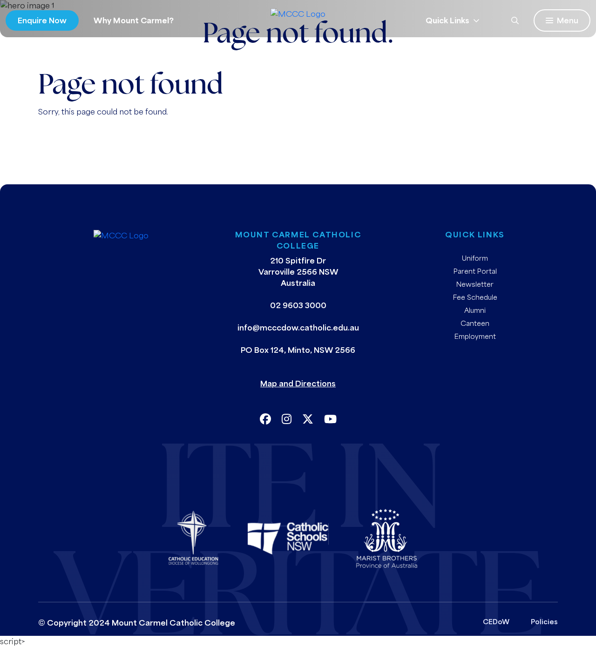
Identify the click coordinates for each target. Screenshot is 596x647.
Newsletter (475, 284)
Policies (544, 621)
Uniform (475, 258)
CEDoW (496, 621)
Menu (567, 20)
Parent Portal (475, 271)
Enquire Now (42, 20)
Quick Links (447, 20)
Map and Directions (298, 383)
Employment (475, 336)
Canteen (475, 323)
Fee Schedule (475, 297)
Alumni (475, 310)
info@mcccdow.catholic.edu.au (298, 327)
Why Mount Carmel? (134, 20)
